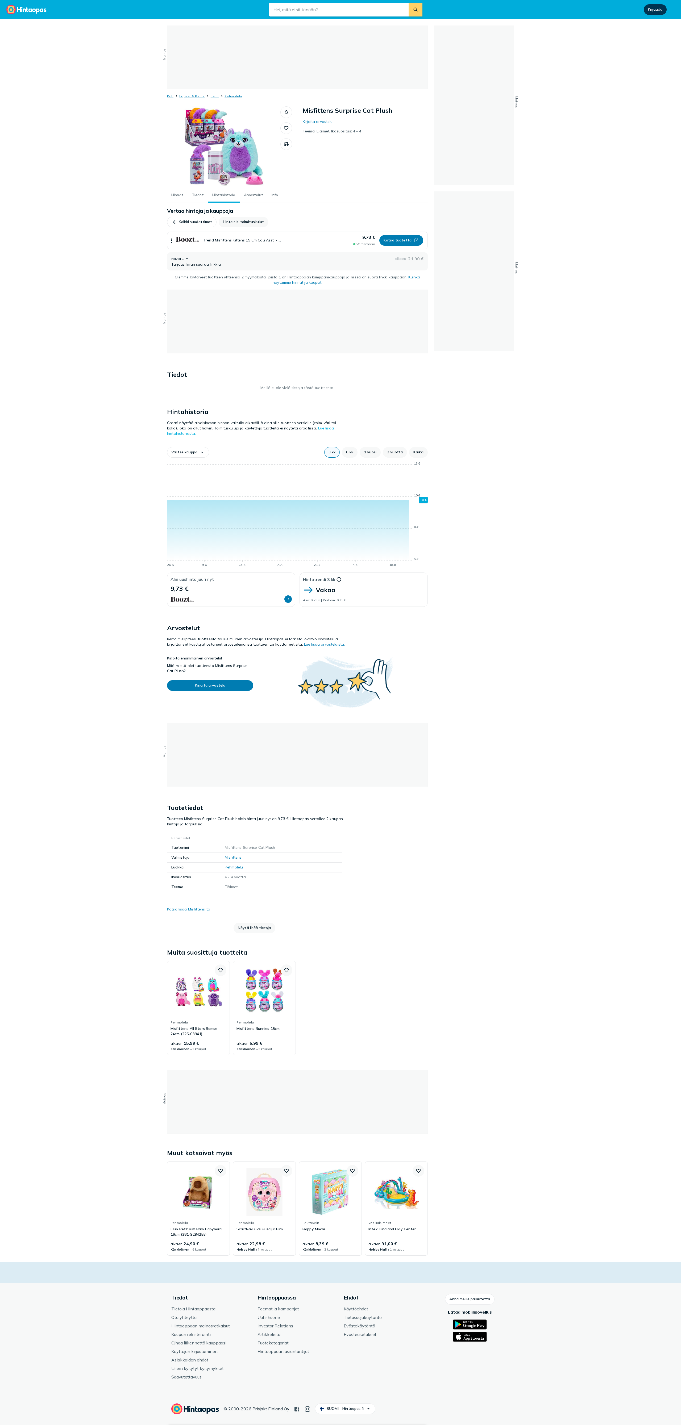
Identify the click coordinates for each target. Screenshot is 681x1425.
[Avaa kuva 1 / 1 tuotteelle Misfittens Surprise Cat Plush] (223, 146)
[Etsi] (415, 9)
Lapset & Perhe (192, 96)
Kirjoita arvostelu (318, 121)
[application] (297, 515)
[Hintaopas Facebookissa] (297, 1408)
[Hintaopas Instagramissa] (307, 1408)
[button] (286, 112)
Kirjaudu (655, 9)
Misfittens (233, 857)
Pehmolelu (233, 96)
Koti (170, 96)
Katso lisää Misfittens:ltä (188, 909)
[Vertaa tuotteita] (286, 144)
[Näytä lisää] (171, 240)
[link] (198, 1008)
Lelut (215, 96)
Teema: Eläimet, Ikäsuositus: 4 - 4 (332, 131)
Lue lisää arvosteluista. (324, 644)
